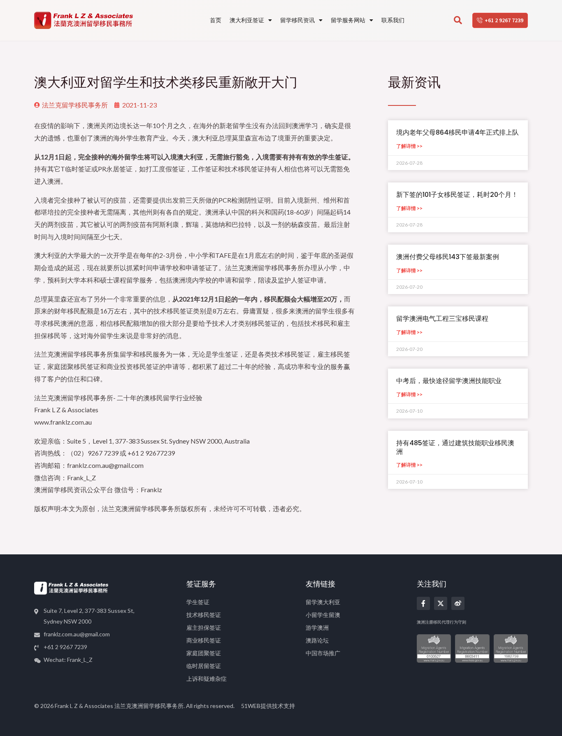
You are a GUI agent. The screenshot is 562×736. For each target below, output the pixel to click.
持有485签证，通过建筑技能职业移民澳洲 (455, 447)
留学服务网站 (348, 19)
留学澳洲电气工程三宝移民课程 (442, 318)
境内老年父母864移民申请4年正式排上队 (457, 132)
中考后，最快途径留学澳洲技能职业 (449, 381)
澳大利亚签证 (247, 19)
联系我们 (392, 19)
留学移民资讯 (297, 19)
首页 (215, 19)
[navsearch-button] (458, 20)
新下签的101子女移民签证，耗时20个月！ (457, 194)
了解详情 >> (409, 146)
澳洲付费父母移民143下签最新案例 (447, 257)
